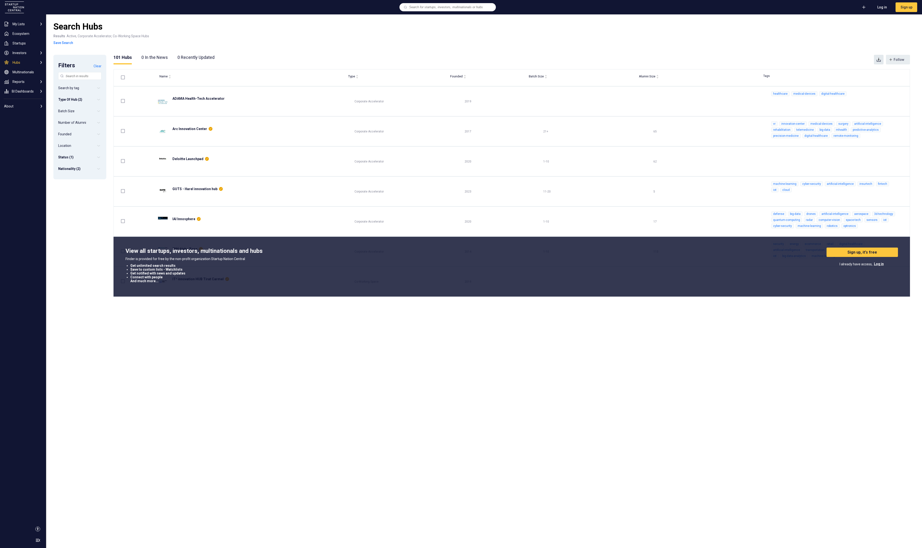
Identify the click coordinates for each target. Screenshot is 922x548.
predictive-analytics (866, 129)
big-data (825, 129)
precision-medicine (786, 135)
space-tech (853, 220)
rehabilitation (781, 129)
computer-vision (829, 220)
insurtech (865, 184)
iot (775, 190)
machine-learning (784, 184)
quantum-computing (786, 220)
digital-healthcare (833, 93)
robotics (832, 226)
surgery (843, 123)
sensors (872, 220)
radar (809, 220)
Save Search (63, 43)
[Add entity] (864, 7)
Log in (882, 7)
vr (774, 123)
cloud (786, 190)
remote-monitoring (846, 135)
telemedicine (805, 129)
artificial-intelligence (867, 123)
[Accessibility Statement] (37, 529)
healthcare (780, 93)
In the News (154, 57)
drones (811, 214)
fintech (882, 184)
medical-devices (804, 93)
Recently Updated (196, 57)
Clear (97, 66)
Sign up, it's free (862, 252)
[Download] (879, 59)
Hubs (123, 57)
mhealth (841, 129)
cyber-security (811, 184)
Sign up (906, 7)
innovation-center (793, 123)
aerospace (861, 214)
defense (778, 214)
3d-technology (883, 214)
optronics (849, 226)
